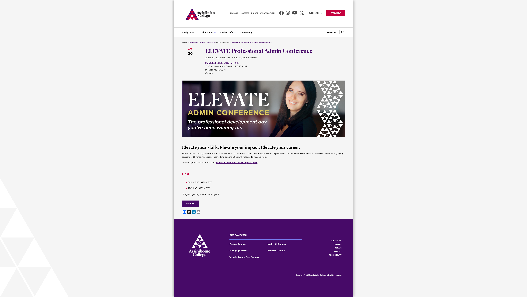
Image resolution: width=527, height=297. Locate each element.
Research (234, 13)
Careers (245, 13)
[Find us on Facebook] (281, 13)
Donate (254, 13)
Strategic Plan (267, 13)
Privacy (337, 251)
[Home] (200, 14)
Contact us (336, 240)
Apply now (336, 13)
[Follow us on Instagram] (288, 13)
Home (184, 42)
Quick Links (314, 13)
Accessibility (335, 255)
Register (190, 203)
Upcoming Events (223, 42)
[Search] (342, 32)
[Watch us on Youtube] (294, 13)
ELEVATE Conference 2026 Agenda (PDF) (236, 162)
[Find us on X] (301, 13)
